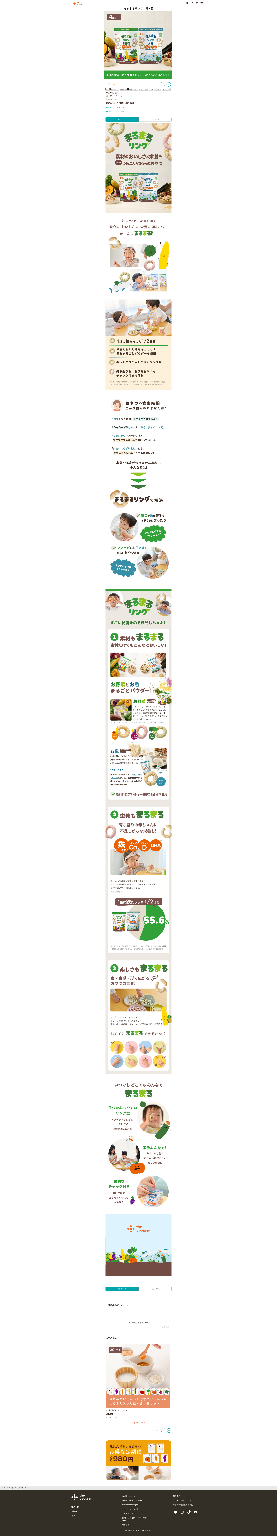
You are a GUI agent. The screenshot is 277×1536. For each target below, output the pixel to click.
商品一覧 (75, 1507)
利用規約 (176, 1496)
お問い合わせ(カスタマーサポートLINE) (136, 1519)
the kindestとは (128, 1496)
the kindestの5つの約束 (132, 1500)
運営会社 (126, 1525)
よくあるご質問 (128, 1513)
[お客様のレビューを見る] (127, 84)
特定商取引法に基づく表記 (114, 112)
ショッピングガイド (130, 1509)
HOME (4, 1488)
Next (175, 45)
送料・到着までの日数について (116, 107)
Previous (102, 45)
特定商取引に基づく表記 (183, 1505)
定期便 (74, 1511)
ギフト (74, 1516)
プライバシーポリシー (182, 1500)
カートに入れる (140, 1422)
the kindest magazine (131, 1505)
